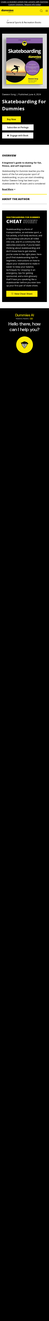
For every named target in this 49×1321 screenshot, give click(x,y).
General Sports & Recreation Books (24, 22)
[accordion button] (24, 155)
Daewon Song (9, 94)
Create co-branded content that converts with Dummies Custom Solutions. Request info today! (24, 3)
